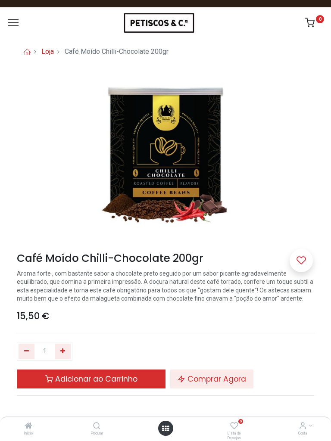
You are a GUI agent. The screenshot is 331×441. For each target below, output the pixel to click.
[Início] (28, 426)
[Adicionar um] (63, 351)
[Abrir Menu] (165, 428)
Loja (47, 51)
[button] (301, 260)
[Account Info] (303, 426)
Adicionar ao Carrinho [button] (95, 379)
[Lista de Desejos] (234, 426)
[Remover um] (26, 351)
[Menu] (13, 23)
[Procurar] (97, 426)
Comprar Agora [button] (215, 379)
